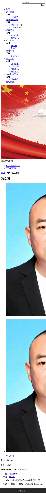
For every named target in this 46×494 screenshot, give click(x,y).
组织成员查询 (12, 20)
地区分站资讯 (12, 74)
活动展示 (15, 79)
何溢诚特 (13, 474)
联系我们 (10, 82)
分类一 (14, 46)
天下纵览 (10, 59)
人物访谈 (15, 35)
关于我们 (10, 12)
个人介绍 (10, 456)
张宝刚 (12, 477)
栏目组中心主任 (18, 25)
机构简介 (15, 17)
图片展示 (15, 71)
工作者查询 (16, 27)
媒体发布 (10, 40)
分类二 (14, 48)
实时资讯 (15, 38)
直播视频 (15, 56)
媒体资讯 (10, 30)
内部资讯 (15, 69)
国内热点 (15, 64)
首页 (8, 9)
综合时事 (15, 66)
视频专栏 (10, 51)
